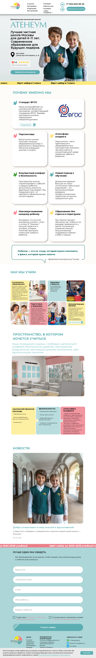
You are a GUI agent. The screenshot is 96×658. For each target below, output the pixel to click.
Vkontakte (73, 646)
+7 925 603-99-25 (75, 640)
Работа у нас (48, 6)
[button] (76, 9)
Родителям (30, 644)
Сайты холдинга (47, 11)
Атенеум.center (75, 322)
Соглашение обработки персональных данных (47, 642)
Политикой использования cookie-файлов (54, 655)
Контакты (47, 8)
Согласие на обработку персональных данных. (31, 618)
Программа (31, 6)
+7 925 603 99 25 (75, 4)
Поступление (30, 645)
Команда (47, 4)
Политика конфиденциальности (49, 640)
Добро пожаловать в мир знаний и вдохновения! (43, 527)
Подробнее (26, 125)
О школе (30, 4)
